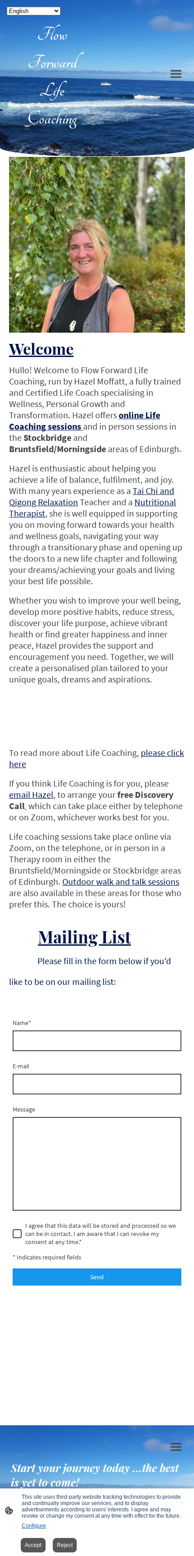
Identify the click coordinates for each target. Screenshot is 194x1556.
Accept (33, 1545)
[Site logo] (52, 136)
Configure (34, 1526)
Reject (65, 1545)
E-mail (21, 1066)
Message (24, 1109)
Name (22, 1023)
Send (97, 1277)
